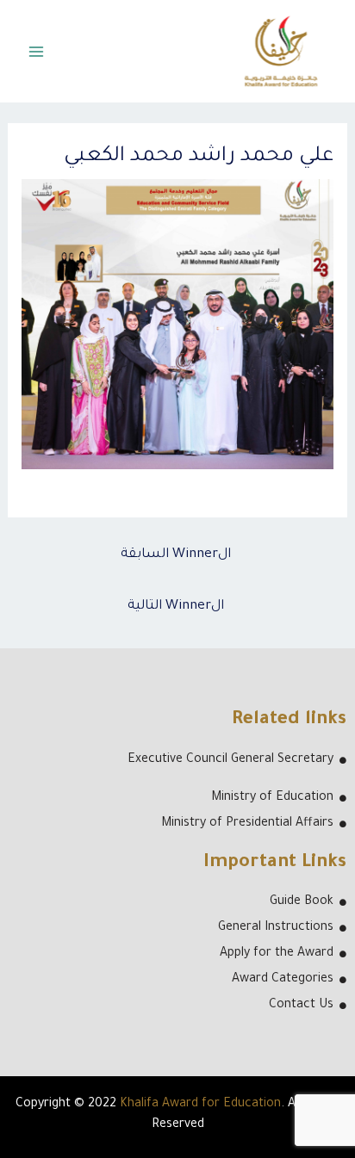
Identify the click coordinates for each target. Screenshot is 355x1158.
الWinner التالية (176, 606)
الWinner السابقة (176, 555)
